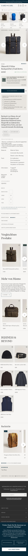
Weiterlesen (14, 537)
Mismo (2, 24)
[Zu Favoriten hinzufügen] (19, 245)
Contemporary (14, 131)
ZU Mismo (5, 294)
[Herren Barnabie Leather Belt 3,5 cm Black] (21, 354)
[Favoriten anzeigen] (20, 5)
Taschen (11, 30)
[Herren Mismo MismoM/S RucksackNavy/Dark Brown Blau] (23, 17)
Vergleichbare (9, 236)
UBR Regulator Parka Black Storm (20, 389)
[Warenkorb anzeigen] (23, 5)
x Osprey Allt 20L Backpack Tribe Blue (13, 25)
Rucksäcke (17, 30)
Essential (6, 135)
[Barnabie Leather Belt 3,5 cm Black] (21, 363)
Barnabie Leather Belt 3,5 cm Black (20, 365)
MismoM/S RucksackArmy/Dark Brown (4, 25)
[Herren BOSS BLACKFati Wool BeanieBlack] (7, 354)
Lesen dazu (23, 84)
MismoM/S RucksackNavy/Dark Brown (22, 25)
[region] (14, 471)
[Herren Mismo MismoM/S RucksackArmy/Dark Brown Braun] (4, 17)
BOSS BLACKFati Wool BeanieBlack (6, 365)
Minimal (6, 131)
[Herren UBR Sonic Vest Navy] (7, 403)
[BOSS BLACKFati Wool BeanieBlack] (7, 363)
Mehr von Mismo (11, 278)
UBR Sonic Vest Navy (6, 414)
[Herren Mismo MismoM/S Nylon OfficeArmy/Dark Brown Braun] (11, 310)
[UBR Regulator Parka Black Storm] (21, 388)
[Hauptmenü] (25, 5)
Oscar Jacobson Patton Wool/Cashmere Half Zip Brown (7, 389)
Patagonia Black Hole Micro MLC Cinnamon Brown (12, 455)
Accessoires (4, 30)
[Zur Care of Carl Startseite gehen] (7, 5)
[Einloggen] (18, 5)
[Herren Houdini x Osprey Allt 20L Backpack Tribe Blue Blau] (13, 17)
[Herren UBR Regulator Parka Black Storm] (21, 378)
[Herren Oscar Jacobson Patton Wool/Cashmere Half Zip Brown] (7, 378)
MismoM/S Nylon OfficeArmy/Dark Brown (11, 326)
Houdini (12, 24)
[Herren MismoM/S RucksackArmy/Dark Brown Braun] (11, 255)
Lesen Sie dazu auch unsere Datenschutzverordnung (14, 499)
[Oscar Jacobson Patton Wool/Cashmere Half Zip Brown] (7, 388)
